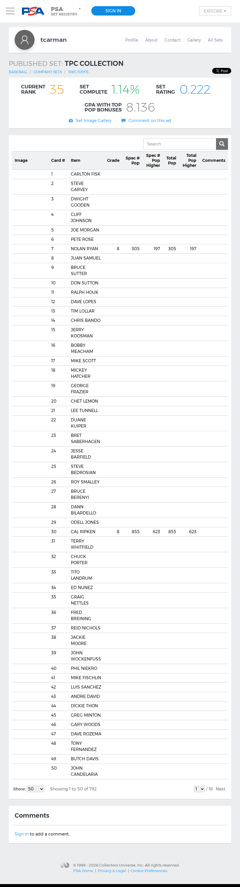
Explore (215, 11)
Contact (172, 40)
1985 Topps (78, 72)
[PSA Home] (35, 11)
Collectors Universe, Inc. (121, 864)
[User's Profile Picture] (25, 40)
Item (75, 160)
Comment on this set (150, 120)
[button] (66, 11)
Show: (20, 789)
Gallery (194, 40)
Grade (113, 160)
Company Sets (48, 72)
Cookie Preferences (149, 870)
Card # (58, 160)
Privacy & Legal (112, 870)
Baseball (18, 72)
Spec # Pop (133, 160)
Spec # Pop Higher (153, 160)
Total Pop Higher (189, 160)
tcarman (53, 39)
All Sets (215, 40)
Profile (131, 40)
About (151, 40)
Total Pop (171, 160)
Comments (213, 160)
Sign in (22, 834)
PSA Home (83, 870)
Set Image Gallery (94, 120)
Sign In (113, 10)
